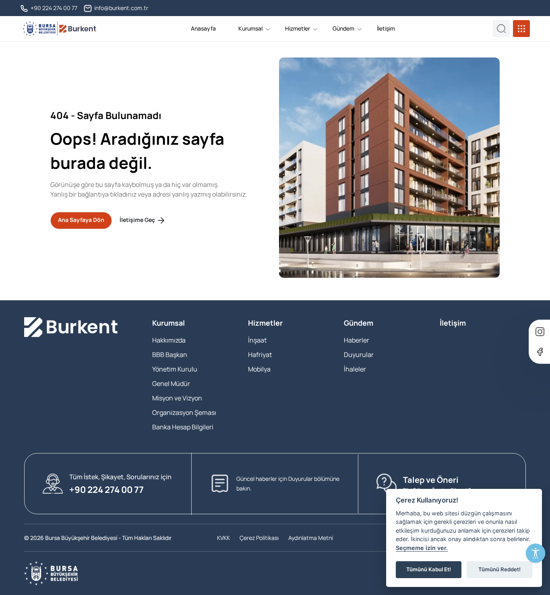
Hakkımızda (169, 340)
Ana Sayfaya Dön (81, 220)
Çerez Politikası (259, 538)
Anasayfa (203, 28)
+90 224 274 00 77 (53, 8)
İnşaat (257, 340)
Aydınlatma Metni (310, 538)
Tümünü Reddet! (499, 569)
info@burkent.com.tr (120, 8)
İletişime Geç (138, 220)
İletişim (386, 28)
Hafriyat (260, 354)
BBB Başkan (169, 354)
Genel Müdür (171, 383)
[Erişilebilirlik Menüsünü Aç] (535, 553)
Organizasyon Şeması (184, 412)
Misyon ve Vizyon (177, 398)
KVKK (223, 538)
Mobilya (259, 369)
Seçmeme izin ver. (422, 547)
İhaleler (355, 369)
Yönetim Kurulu (174, 369)
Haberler (356, 340)
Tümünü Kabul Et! (428, 569)
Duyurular (359, 354)
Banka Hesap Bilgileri (182, 427)
